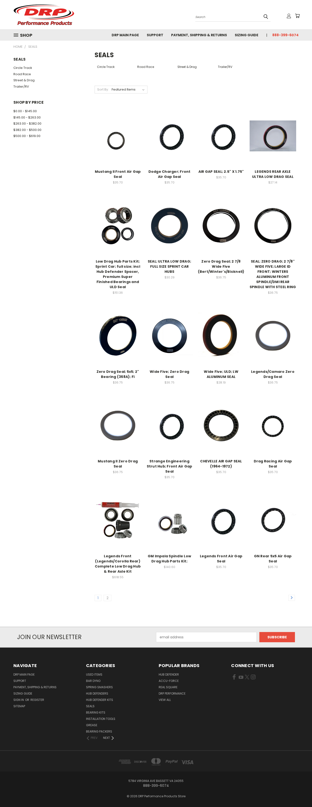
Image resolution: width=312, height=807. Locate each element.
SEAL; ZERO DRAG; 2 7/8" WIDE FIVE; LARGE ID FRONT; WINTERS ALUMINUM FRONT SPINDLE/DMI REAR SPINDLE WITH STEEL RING (273, 274)
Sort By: (103, 89)
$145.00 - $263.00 (27, 117)
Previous (299, 792)
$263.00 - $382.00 (27, 123)
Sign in (19, 700)
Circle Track (22, 67)
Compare (116, 135)
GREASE (91, 725)
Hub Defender (169, 674)
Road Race (22, 74)
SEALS (90, 706)
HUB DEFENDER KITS (99, 700)
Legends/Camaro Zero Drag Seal (272, 374)
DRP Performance (172, 693)
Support (155, 35)
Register (37, 700)
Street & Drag (24, 80)
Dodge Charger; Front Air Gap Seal (169, 174)
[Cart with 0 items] (297, 15)
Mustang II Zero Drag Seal (118, 464)
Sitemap (19, 706)
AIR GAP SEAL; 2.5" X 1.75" (221, 171)
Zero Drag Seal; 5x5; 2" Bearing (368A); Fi (118, 374)
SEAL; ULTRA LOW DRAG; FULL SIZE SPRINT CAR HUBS (169, 266)
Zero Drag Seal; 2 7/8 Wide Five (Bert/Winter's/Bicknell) (221, 266)
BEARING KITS (95, 712)
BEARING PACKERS (99, 731)
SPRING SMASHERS (99, 687)
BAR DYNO (93, 681)
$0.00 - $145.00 (25, 111)
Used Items (94, 674)
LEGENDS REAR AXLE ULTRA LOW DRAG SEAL (272, 174)
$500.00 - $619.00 (26, 136)
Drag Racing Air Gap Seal (273, 464)
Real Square (168, 687)
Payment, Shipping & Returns (199, 35)
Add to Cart (117, 144)
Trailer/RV (21, 86)
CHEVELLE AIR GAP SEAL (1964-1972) (221, 464)
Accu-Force (169, 681)
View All (165, 700)
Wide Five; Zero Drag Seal (169, 374)
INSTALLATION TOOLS (100, 719)
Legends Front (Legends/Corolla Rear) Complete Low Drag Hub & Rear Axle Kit (118, 564)
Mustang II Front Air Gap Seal (118, 174)
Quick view (118, 126)
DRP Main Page (125, 35)
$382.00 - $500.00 (27, 130)
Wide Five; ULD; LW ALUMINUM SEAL (221, 374)
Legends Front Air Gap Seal (221, 559)
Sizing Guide (246, 35)
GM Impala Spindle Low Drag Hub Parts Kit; (169, 559)
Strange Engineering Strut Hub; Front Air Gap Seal (169, 466)
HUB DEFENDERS (97, 693)
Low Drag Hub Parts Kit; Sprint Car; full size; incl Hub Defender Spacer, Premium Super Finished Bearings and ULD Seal (117, 274)
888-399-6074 (285, 35)
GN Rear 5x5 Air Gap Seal (273, 559)
